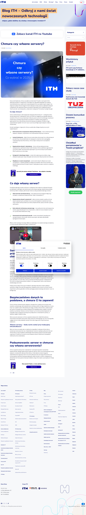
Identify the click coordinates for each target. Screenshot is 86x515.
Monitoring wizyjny (33, 421)
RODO (59, 413)
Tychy (73, 425)
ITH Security (17, 393)
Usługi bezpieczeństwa (19, 412)
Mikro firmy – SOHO (47, 446)
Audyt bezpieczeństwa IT (19, 396)
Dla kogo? (51, 2)
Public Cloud (3, 396)
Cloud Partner (3, 421)
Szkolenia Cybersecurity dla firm (20, 418)
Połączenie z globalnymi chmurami (7, 399)
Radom (73, 438)
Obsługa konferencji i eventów (20, 434)
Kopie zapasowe (18, 409)
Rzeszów (74, 448)
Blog (56, 2)
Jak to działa (35, 2)
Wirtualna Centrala (33, 393)
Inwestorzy (46, 452)
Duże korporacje (47, 443)
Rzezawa (74, 432)
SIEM (16, 425)
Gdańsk (73, 403)
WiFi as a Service (18, 454)
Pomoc (65, 2)
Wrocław (74, 412)
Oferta (45, 2)
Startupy (45, 450)
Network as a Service (19, 451)
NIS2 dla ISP (60, 430)
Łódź (73, 451)
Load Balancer (3, 412)
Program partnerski (47, 396)
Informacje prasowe (75, 121)
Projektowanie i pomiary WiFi (20, 466)
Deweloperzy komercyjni (48, 430)
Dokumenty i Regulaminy (62, 416)
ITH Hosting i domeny (19, 390)
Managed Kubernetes (4, 409)
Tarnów (73, 435)
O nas (45, 402)
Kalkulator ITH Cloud (4, 425)
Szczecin (73, 416)
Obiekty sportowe (47, 437)
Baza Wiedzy (8, 48)
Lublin (73, 419)
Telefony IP (31, 402)
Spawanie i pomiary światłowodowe (36, 428)
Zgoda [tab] (24, 248)
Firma (60, 2)
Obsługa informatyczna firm (20, 431)
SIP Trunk (31, 396)
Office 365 (17, 469)
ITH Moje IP (60, 423)
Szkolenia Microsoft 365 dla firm (20, 472)
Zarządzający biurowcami (48, 440)
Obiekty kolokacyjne (4, 437)
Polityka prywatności (61, 410)
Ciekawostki (73, 65)
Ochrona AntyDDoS (18, 402)
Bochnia (73, 422)
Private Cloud (3, 402)
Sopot (73, 396)
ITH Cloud (2, 393)
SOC (16, 421)
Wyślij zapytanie (75, 192)
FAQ (59, 407)
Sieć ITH (2, 464)
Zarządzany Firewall (18, 405)
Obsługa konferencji (47, 418)
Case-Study (73, 94)
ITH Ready (2, 474)
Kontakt (71, 2)
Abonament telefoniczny (34, 399)
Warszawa (74, 393)
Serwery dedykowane (4, 428)
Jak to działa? (3, 390)
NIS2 (41, 2)
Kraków (73, 390)
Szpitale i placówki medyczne (49, 434)
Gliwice (73, 428)
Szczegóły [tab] (43, 248)
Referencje (60, 400)
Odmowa (25, 270)
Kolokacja (2, 434)
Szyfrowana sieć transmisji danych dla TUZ (75, 98)
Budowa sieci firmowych (34, 418)
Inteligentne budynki (33, 425)
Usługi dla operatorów (33, 432)
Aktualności (60, 397)
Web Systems (32, 405)
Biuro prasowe (60, 391)
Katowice (74, 406)
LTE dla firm (32, 412)
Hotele (45, 424)
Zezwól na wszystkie (61, 270)
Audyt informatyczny (18, 437)
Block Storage (3, 415)
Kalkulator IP (3, 444)
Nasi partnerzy (46, 399)
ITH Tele (31, 390)
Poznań (73, 400)
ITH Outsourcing (18, 428)
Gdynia (73, 409)
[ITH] (3, 2)
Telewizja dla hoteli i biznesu (6, 471)
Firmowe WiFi (3, 461)
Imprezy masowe (47, 421)
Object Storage (3, 418)
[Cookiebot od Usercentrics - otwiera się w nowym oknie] (64, 244)
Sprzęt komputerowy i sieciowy (20, 457)
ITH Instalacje (32, 416)
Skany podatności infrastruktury (20, 399)
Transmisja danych (4, 458)
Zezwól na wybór (43, 270)
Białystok (74, 441)
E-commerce (46, 414)
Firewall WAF (17, 415)
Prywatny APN (32, 409)
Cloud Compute (3, 405)
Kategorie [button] (70, 32)
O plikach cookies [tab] (62, 248)
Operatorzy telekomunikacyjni (49, 427)
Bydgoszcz (74, 444)
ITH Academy (60, 394)
